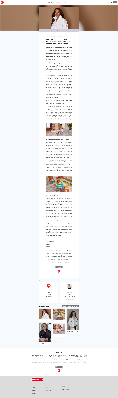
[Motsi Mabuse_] (45, 314)
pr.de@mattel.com (48, 297)
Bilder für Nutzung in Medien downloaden (70, 306)
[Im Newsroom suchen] (111, 2)
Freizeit (47, 241)
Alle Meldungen (50, 2)
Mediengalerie (58, 2)
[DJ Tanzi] (59, 329)
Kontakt (64, 2)
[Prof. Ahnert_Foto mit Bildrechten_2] (45, 332)
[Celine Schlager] (73, 319)
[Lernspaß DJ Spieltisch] (59, 314)
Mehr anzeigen (59, 267)
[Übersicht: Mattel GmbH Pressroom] (2, 2)
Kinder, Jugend (51, 241)
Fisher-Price (48, 246)
